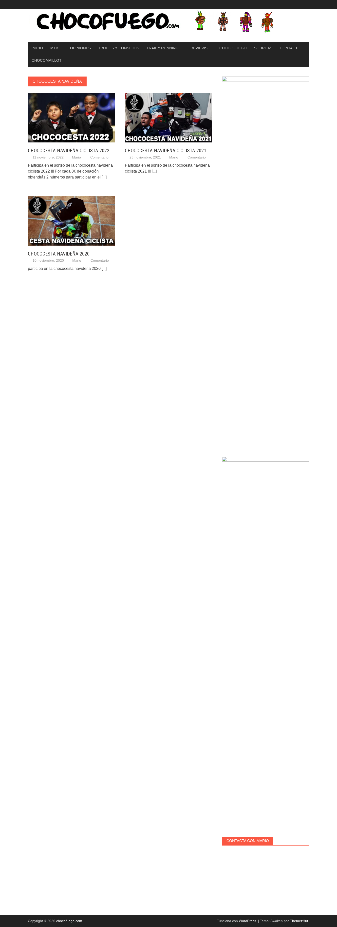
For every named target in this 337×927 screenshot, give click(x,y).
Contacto (290, 48)
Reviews (198, 48)
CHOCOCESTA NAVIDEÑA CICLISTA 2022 (68, 151)
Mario (76, 157)
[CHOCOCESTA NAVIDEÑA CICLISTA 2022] (71, 117)
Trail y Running (163, 48)
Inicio (37, 48)
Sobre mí (263, 48)
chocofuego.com (69, 921)
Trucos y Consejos (118, 48)
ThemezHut (299, 921)
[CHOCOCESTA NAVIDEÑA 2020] (71, 220)
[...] (104, 177)
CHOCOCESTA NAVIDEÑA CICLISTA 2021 (165, 151)
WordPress (247, 921)
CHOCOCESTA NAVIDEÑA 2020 (59, 254)
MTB (54, 48)
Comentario (99, 157)
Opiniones (80, 48)
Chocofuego (233, 48)
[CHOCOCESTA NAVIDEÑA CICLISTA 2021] (168, 117)
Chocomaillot (46, 60)
